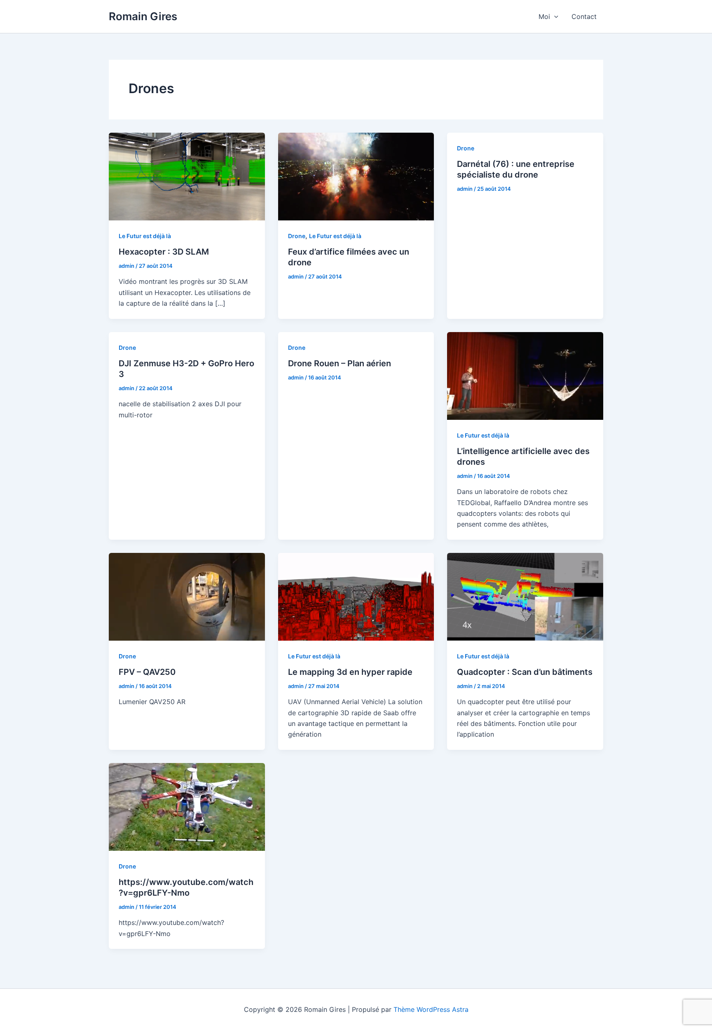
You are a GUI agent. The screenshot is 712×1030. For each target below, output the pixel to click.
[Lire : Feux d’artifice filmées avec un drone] (356, 176)
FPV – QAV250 (147, 672)
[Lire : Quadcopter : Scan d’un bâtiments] (525, 596)
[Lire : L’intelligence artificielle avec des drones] (525, 375)
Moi (544, 16)
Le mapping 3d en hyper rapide (350, 672)
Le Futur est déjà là (145, 235)
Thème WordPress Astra (430, 1009)
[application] (554, 16)
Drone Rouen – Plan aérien (339, 363)
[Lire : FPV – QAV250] (187, 596)
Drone (296, 235)
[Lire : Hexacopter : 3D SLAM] (187, 176)
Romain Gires (143, 16)
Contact (584, 16)
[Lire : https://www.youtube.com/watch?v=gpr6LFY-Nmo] (187, 806)
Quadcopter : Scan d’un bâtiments (525, 672)
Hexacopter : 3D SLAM (164, 252)
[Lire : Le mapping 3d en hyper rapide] (356, 596)
